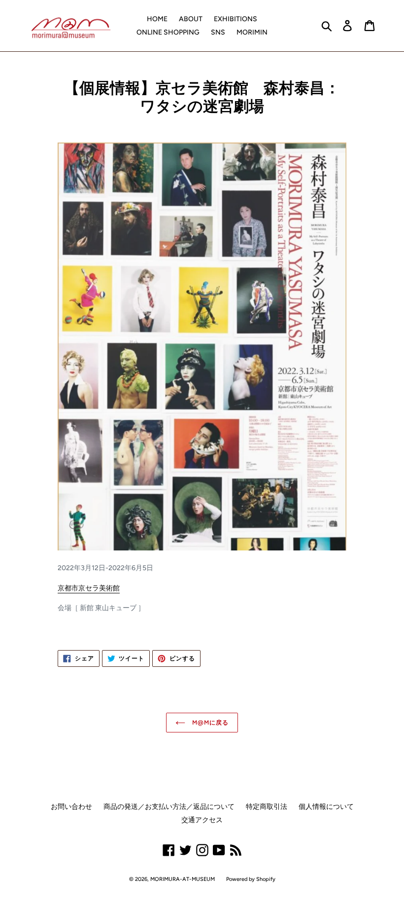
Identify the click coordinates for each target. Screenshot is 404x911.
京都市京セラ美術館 (89, 588)
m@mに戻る (209, 722)
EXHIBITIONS (235, 19)
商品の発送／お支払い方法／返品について (169, 806)
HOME (157, 19)
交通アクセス (202, 820)
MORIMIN (252, 32)
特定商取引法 (266, 806)
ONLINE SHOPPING (168, 32)
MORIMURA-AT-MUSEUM (182, 879)
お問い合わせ (71, 806)
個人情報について (326, 806)
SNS (218, 32)
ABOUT (190, 19)
